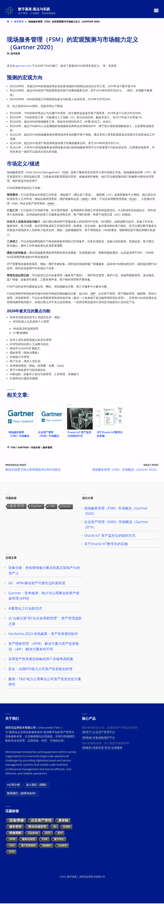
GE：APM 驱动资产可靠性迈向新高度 (36, 583)
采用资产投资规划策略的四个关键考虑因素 (40, 659)
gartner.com (23, 66)
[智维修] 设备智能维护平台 (98, 737)
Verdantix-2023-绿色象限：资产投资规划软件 (43, 633)
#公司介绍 (13, 785)
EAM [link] (51, 203)
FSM (13, 447)
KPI (60, 833)
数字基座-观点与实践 (34, 8)
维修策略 (15, 833)
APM (12, 839)
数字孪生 (59, 839)
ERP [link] (93, 293)
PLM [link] (133, 199)
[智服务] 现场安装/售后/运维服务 (102, 747)
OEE (11, 845)
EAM (66, 826)
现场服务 (46, 845)
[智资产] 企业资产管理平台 (98, 732)
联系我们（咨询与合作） (22, 793)
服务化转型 (28, 839)
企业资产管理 (41, 820)
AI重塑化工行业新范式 (25, 608)
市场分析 (35, 447)
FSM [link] (65, 172)
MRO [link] (85, 199)
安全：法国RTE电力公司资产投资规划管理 (40, 669)
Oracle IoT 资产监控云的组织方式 (109, 535)
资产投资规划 (28, 845)
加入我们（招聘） (37, 785)
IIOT (48, 833)
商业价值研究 (37, 826)
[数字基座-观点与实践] (9, 10)
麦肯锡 (63, 820)
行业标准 (62, 845)
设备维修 (16, 820)
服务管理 (47, 447)
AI (54, 826)
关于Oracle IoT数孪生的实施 (106, 543)
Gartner (23, 447)
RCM (11, 851)
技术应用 (18, 21)
